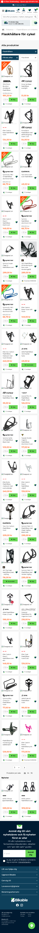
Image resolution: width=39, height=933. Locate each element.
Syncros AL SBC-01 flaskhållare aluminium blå (8, 309)
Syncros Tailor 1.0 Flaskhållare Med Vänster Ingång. (27, 572)
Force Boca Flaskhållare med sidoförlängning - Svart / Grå (26, 133)
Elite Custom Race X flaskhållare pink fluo (26, 745)
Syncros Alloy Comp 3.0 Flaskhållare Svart (7, 701)
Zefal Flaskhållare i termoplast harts (27, 354)
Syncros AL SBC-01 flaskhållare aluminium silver (8, 176)
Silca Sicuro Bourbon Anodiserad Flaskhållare (7, 87)
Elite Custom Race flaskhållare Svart (8, 132)
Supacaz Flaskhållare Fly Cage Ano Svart (26, 614)
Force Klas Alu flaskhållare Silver (8, 397)
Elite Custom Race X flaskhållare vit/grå (25, 485)
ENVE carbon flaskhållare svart (27, 799)
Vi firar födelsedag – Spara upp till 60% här (21, 1)
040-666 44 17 (5, 914)
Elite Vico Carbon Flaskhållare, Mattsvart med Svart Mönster (8, 355)
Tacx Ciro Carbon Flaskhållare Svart (8, 528)
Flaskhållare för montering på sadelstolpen (8, 742)
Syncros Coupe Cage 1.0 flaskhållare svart (8, 265)
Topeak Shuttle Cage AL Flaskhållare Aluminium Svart (27, 441)
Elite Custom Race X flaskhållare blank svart (7, 222)
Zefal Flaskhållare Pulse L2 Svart (8, 613)
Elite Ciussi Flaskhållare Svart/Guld (25, 656)
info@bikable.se (6, 916)
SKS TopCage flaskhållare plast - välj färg (8, 572)
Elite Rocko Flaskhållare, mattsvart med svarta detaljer (8, 485)
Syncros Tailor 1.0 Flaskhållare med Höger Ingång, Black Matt (27, 529)
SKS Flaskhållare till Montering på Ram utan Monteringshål (26, 266)
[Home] (3, 30)
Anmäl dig (31, 853)
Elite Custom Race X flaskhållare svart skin (8, 657)
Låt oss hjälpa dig (9, 869)
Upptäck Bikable (9, 875)
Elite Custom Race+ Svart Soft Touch (26, 309)
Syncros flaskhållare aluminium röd (26, 221)
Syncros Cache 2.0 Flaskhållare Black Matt (8, 440)
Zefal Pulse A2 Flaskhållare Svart (26, 700)
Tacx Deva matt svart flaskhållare (26, 175)
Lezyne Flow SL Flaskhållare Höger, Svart (26, 398)
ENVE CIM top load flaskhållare (8, 799)
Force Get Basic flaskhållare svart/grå (26, 86)
